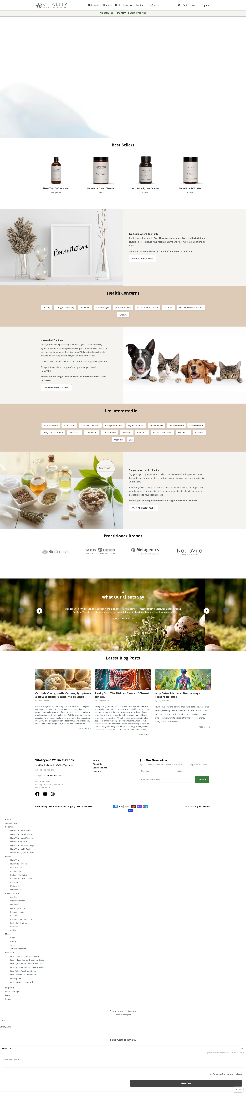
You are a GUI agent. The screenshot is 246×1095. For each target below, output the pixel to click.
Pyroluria (14, 926)
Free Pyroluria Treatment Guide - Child (27, 967)
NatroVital (93, 4)
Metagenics (15, 886)
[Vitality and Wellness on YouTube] (46, 794)
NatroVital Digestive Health (22, 852)
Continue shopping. (123, 1014)
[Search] (179, 5)
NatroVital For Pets (18, 841)
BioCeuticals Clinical (18, 875)
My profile (9, 987)
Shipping (71, 806)
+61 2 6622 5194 (53, 775)
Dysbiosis (14, 904)
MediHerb (14, 882)
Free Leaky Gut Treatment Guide (24, 956)
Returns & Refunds (85, 806)
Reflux (13, 930)
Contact (97, 771)
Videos (13, 945)
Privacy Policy (41, 806)
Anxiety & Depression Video (22, 982)
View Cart (186, 1083)
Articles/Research (18, 948)
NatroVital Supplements (20, 830)
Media (139, 4)
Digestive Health (17, 900)
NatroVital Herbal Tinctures (22, 838)
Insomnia (14, 915)
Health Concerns (123, 4)
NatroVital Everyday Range (22, 845)
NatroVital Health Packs (20, 849)
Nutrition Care (16, 889)
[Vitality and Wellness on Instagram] (53, 794)
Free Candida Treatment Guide (24, 974)
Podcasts (14, 941)
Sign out (8, 999)
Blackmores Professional (21, 878)
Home (96, 760)
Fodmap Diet (16, 978)
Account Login (11, 823)
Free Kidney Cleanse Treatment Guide (27, 960)
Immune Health (17, 912)
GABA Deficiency (17, 908)
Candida (13, 897)
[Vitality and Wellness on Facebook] (38, 794)
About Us (97, 764)
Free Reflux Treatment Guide (23, 971)
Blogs (12, 937)
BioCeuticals (15, 871)
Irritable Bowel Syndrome (21, 919)
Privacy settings (12, 991)
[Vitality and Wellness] (51, 5)
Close (2, 1020)
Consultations (100, 767)
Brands (107, 4)
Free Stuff (152, 4)
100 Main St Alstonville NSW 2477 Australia (54, 765)
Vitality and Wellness (201, 806)
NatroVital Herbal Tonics (21, 834)
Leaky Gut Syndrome (19, 923)
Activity (8, 995)
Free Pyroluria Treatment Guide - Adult (27, 963)
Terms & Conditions (57, 806)
